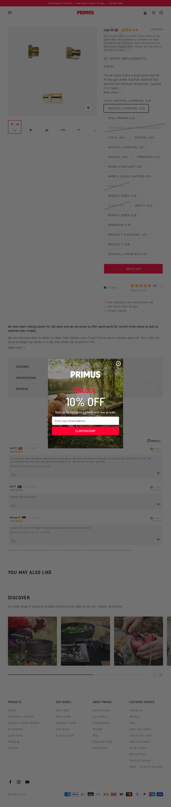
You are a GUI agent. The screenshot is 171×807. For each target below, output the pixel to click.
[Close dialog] (118, 363)
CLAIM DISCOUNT (85, 431)
